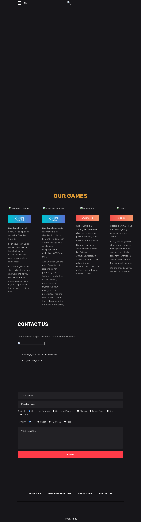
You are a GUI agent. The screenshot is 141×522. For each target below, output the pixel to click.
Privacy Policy (70, 519)
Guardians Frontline (53, 219)
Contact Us (105, 494)
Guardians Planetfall (19, 219)
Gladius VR (35, 494)
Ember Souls (87, 218)
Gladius (121, 218)
